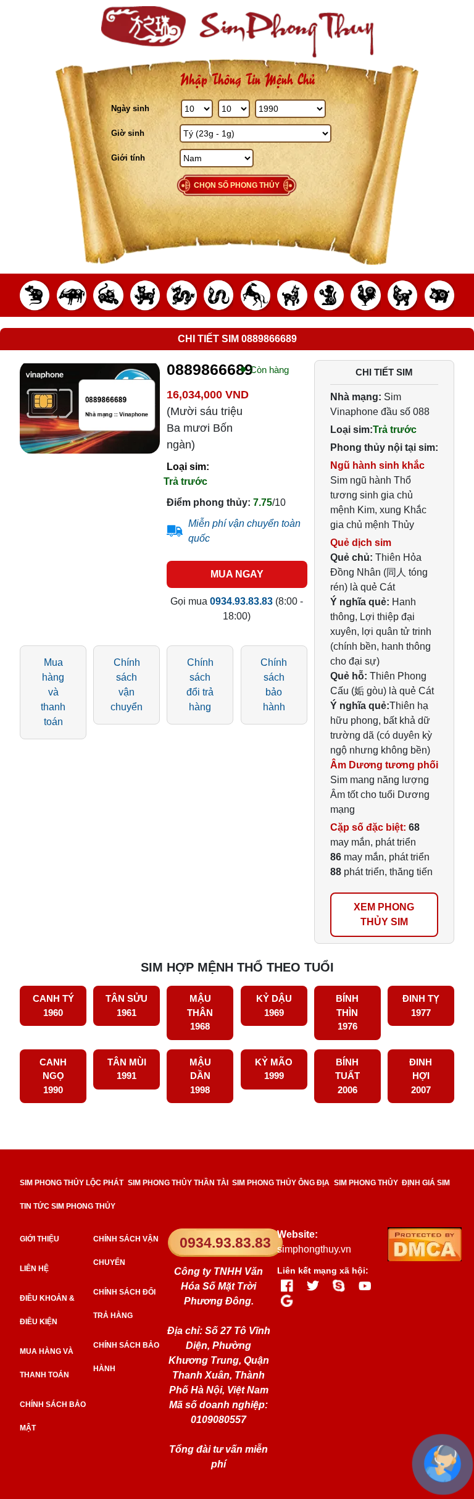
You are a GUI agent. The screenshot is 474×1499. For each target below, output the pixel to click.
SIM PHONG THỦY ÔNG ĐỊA (281, 1182)
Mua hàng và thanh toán (53, 692)
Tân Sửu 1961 (127, 1005)
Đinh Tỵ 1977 (420, 1005)
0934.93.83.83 (225, 1243)
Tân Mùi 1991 (126, 1069)
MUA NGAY (237, 574)
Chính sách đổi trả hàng (200, 684)
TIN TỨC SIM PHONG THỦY (67, 1206)
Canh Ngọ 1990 (53, 1076)
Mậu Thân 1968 (200, 1012)
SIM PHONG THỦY (366, 1182)
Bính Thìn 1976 (347, 1012)
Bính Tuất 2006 (347, 1076)
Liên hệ (34, 1268)
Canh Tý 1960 (53, 1005)
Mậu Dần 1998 (200, 1076)
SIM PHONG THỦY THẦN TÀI (178, 1182)
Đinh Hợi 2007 (420, 1076)
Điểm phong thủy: (209, 502)
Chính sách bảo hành (273, 684)
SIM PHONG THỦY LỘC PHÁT (71, 1182)
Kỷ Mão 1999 (274, 1069)
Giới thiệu (39, 1239)
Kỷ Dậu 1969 (274, 1005)
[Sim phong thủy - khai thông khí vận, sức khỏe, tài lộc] (237, 31)
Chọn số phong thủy (237, 185)
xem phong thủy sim (384, 914)
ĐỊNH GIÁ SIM (426, 1182)
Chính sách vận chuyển (126, 684)
